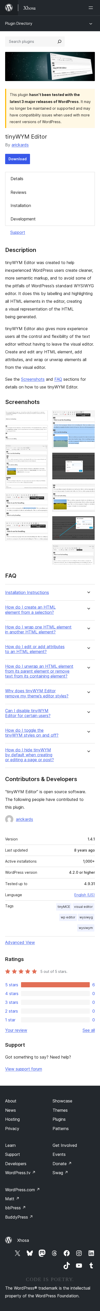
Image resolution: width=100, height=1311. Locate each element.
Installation (21, 205)
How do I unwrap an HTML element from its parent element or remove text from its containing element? (39, 671)
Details (17, 178)
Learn (10, 1145)
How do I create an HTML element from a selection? (30, 610)
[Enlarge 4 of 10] (41, 500)
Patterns (61, 1128)
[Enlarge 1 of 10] (41, 417)
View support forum (23, 1068)
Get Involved (65, 1145)
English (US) (84, 895)
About (10, 1100)
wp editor (68, 917)
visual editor (83, 907)
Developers (15, 1163)
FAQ (58, 379)
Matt (12, 1198)
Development (23, 218)
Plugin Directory (18, 23)
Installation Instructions (27, 592)
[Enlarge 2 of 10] (41, 431)
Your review (16, 1030)
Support (17, 232)
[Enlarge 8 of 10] (88, 490)
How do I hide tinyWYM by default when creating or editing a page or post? (29, 755)
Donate (62, 1163)
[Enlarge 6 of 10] (88, 417)
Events (59, 1154)
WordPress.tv (20, 1172)
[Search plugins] (59, 41)
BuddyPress (19, 1217)
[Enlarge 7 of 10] (88, 459)
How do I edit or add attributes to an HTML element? (35, 649)
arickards (20, 144)
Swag (60, 1172)
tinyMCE (64, 907)
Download (17, 159)
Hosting (12, 1119)
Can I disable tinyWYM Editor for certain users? (28, 713)
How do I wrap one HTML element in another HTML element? (38, 629)
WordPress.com (22, 1189)
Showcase (62, 1100)
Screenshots (33, 379)
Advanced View (20, 942)
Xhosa (23, 1240)
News (10, 1110)
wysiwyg (86, 917)
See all (89, 1030)
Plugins (59, 1119)
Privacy (12, 1128)
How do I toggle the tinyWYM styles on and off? (31, 733)
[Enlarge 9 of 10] (88, 523)
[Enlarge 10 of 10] (88, 551)
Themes (60, 1110)
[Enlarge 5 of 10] (41, 528)
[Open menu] (92, 7)
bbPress (15, 1207)
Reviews (18, 192)
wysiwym (86, 928)
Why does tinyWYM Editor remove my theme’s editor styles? (36, 693)
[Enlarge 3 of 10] (41, 451)
